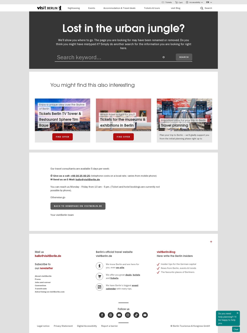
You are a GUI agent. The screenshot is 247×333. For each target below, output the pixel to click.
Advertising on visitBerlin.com (49, 292)
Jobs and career (43, 282)
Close (237, 313)
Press (38, 279)
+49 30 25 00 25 (80, 175)
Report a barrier (109, 325)
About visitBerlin (43, 276)
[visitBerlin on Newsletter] (145, 315)
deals (128, 274)
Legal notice (43, 325)
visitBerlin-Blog (166, 252)
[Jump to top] (211, 242)
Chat (236, 329)
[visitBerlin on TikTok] (136, 315)
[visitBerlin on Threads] (110, 315)
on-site (120, 267)
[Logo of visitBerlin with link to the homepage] (49, 7)
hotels (136, 274)
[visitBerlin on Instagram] (128, 315)
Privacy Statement (63, 325)
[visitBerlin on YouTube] (119, 315)
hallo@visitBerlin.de (88, 179)
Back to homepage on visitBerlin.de (78, 206)
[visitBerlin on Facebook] (102, 315)
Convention (40, 285)
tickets (114, 278)
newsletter (46, 268)
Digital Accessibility (87, 325)
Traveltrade (41, 288)
